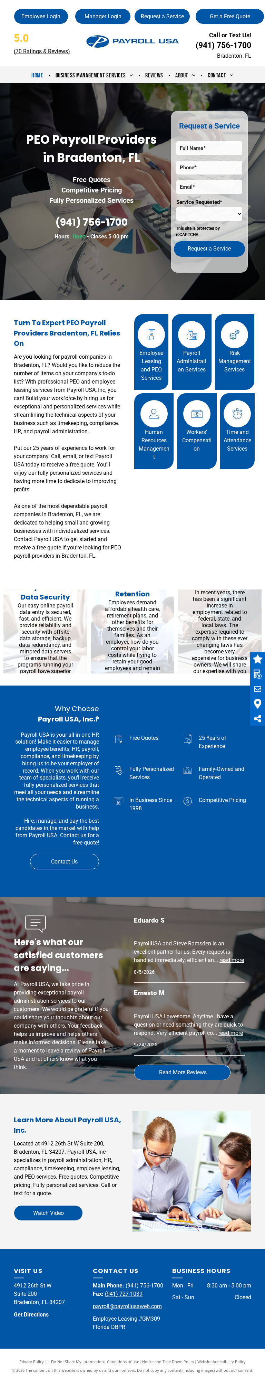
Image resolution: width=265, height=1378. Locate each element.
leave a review (63, 1050)
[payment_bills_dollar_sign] (197, 425)
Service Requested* (199, 202)
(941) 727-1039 (124, 1294)
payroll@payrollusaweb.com (127, 1306)
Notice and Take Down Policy (168, 1361)
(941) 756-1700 (223, 45)
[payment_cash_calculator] (192, 346)
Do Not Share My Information (77, 1361)
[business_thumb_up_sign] (151, 346)
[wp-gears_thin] (235, 346)
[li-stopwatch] (237, 425)
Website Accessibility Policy (221, 1361)
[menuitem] (38, 75)
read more (231, 960)
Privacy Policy (31, 1361)
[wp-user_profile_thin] (154, 425)
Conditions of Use (123, 1361)
